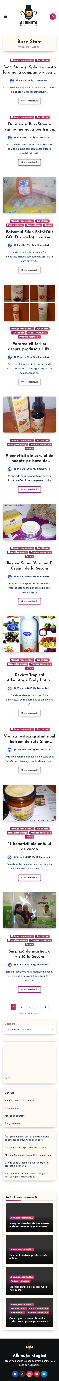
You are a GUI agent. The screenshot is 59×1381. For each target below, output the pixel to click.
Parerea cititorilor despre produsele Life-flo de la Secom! (29, 349)
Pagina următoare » (29, 1013)
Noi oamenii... (17, 1312)
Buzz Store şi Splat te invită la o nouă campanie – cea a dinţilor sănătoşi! (29, 72)
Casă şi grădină (14, 225)
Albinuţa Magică (29, 1356)
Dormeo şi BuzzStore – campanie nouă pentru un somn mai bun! (29, 129)
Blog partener (12, 1123)
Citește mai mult (29, 101)
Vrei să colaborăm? (15, 1115)
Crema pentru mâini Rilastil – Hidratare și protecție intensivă (27, 1164)
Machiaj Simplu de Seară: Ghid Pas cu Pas (28, 1155)
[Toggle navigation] (5, 16)
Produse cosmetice (29, 337)
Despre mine (12, 1108)
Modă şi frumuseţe (37, 333)
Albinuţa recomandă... (22, 60)
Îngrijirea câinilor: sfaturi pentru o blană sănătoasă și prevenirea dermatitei (27, 1138)
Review (48, 225)
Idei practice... (33, 225)
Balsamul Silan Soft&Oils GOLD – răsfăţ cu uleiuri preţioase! (29, 237)
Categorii (10, 1023)
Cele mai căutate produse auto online (25, 1147)
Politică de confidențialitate (20, 1100)
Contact (9, 1093)
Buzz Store (42, 60)
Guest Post (18, 333)
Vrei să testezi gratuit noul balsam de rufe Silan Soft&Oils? (29, 741)
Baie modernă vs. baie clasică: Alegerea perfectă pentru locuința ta (26, 1175)
